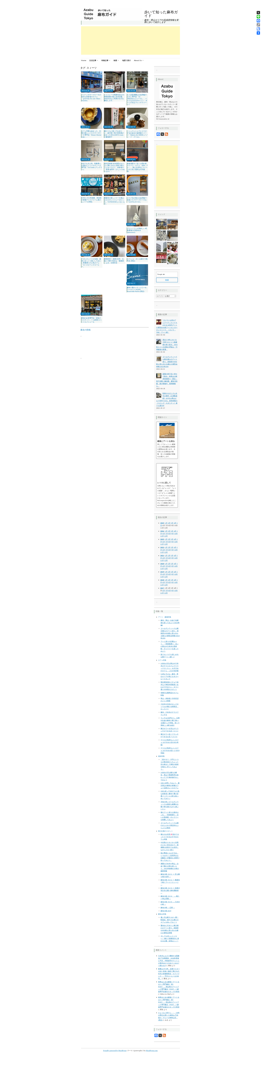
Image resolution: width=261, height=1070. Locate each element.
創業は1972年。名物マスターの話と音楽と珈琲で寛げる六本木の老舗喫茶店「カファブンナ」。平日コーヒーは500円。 (169, 974)
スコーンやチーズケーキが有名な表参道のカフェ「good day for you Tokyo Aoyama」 (91, 98)
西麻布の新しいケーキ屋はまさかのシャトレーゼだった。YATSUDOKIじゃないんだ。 (114, 201)
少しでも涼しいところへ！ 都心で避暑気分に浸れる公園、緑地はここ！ (170, 938)
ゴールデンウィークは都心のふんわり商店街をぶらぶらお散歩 (170, 825)
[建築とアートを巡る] (167, 440)
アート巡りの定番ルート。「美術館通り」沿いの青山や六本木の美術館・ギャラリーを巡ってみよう (170, 646)
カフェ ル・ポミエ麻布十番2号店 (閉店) (137, 260)
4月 (175, 523)
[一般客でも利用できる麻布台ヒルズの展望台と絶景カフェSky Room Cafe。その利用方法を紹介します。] (172, 224)
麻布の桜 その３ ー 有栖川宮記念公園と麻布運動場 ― (170, 890)
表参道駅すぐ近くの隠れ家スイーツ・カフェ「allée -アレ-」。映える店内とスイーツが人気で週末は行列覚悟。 (137, 167)
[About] (167, 91)
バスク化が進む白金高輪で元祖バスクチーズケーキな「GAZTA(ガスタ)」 (137, 200)
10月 (176, 533)
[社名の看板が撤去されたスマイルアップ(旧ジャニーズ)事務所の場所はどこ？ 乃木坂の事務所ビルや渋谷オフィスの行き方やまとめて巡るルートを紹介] (161, 246)
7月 (166, 533)
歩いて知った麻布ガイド (161, 14)
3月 (172, 523)
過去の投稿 (85, 329)
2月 (169, 523)
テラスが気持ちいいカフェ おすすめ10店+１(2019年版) (170, 750)
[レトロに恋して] (167, 485)
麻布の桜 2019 (166, 911)
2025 (162, 523)
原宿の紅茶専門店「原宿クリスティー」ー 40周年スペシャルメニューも (91, 320)
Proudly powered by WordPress (114, 1050)
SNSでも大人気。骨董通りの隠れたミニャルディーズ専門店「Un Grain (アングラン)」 (91, 166)
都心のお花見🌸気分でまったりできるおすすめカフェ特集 (170, 836)
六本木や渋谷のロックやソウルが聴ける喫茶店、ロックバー (170, 706)
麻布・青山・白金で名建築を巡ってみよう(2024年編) (170, 622)
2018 (162, 580)
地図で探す (126, 60)
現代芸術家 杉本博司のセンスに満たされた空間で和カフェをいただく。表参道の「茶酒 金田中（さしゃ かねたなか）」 (114, 167)
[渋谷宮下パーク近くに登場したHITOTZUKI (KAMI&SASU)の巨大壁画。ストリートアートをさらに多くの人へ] (161, 224)
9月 (172, 533)
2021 (162, 555)
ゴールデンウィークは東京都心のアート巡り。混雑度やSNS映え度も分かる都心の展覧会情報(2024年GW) (170, 633)
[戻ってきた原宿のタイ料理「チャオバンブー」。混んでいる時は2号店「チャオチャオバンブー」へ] (172, 259)
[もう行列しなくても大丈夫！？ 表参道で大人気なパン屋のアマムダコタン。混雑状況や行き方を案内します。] (172, 236)
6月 (163, 533)
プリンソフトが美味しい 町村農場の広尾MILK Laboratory (137, 230)
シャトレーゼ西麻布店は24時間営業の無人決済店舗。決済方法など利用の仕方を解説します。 (114, 98)
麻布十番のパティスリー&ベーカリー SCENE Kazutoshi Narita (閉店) (136, 289)
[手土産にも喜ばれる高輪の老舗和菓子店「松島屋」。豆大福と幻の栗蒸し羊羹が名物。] (161, 257)
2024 (162, 531)
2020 (162, 564)
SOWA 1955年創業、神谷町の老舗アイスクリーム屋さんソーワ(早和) (91, 200)
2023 (162, 539)
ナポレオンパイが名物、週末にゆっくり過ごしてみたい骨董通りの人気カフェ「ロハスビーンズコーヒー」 (91, 263)
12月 (166, 536)
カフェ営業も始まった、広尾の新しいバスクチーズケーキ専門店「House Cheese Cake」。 (91, 134)
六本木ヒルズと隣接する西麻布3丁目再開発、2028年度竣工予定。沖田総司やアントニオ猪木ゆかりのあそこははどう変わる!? (168, 961)
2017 (162, 588)
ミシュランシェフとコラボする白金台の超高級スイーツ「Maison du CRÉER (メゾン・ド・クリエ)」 (137, 134)
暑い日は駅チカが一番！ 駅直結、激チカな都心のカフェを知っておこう (170, 919)
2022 (162, 547)
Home (83, 60)
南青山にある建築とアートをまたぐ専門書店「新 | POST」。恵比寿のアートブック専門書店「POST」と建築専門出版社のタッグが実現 (168, 987)
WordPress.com (152, 1050)
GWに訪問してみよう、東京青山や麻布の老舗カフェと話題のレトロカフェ (170, 785)
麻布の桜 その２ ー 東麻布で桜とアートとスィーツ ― (170, 882)
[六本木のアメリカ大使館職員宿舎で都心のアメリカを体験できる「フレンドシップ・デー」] (161, 235)
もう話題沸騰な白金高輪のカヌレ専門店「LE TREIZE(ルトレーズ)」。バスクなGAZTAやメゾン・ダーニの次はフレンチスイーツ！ (137, 100)
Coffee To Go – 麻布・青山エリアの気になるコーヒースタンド (170, 676)
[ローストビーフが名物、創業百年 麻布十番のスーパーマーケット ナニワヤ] (172, 247)
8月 (169, 533)
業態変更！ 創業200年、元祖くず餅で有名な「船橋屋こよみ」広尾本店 (114, 261)
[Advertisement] (130, 43)
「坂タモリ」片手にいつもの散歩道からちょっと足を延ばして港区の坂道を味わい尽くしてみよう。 (170, 764)
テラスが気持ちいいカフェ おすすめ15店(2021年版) (170, 742)
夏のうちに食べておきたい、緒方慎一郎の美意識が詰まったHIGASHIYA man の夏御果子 (114, 134)
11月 (162, 536)
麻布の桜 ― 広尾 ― (168, 907)
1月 (166, 523)
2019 (162, 572)
